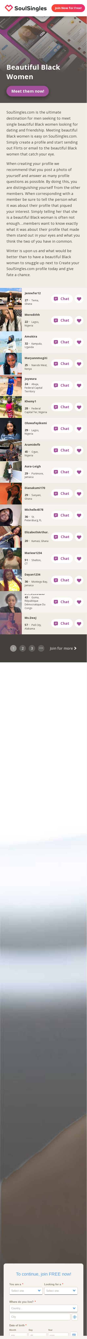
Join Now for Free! (68, 8)
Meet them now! (27, 91)
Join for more (62, 648)
